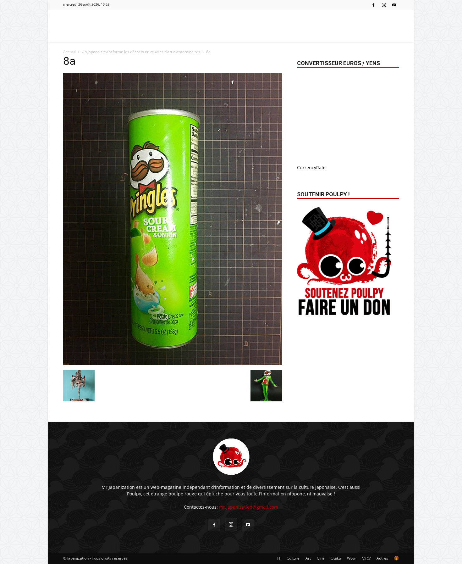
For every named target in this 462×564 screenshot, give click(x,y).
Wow (351, 558)
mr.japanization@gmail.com (248, 507)
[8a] (172, 363)
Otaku (336, 558)
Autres (382, 558)
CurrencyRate (311, 167)
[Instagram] (383, 4)
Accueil (69, 51)
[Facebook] (373, 4)
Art (308, 558)
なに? (366, 558)
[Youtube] (394, 4)
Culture (293, 558)
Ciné (321, 558)
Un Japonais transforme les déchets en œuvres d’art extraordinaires (141, 51)
